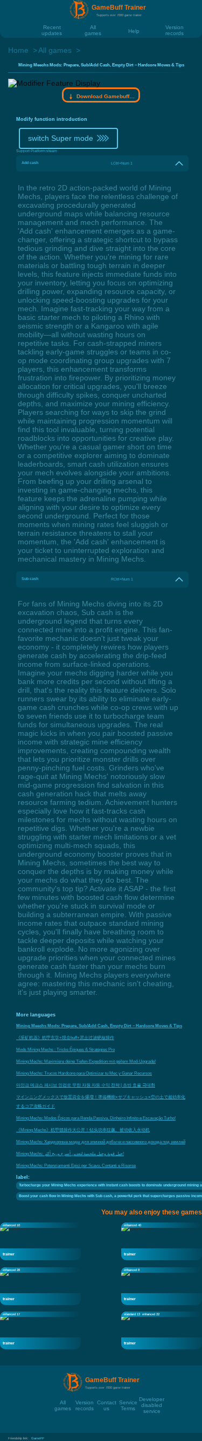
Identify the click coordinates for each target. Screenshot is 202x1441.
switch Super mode (60, 138)
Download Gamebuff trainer (105, 96)
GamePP (37, 1438)
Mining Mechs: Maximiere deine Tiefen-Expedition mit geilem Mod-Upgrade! (86, 1061)
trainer (9, 1254)
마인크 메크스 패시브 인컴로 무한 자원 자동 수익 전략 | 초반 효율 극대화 (85, 1085)
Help (134, 30)
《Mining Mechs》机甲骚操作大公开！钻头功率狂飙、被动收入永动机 (83, 1130)
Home (18, 50)
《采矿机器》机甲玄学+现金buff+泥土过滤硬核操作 (65, 1037)
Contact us (106, 1402)
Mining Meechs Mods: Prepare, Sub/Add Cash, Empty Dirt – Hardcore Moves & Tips (99, 1025)
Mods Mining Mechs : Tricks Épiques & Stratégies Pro (65, 1049)
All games (93, 27)
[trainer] (40, 1241)
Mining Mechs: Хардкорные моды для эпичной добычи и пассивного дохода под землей (100, 1141)
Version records (174, 27)
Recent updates (51, 27)
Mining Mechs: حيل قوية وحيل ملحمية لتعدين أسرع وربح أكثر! (70, 1153)
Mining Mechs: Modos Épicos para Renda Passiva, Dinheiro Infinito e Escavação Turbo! (96, 1118)
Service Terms (128, 1402)
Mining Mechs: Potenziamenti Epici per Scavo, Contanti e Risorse (76, 1165)
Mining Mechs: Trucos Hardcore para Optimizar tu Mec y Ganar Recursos (84, 1073)
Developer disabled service (151, 1399)
